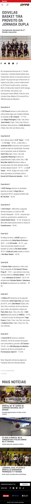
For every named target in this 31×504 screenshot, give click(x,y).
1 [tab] (15, 57)
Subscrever (25, 484)
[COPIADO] (17, 63)
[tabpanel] (15, 47)
